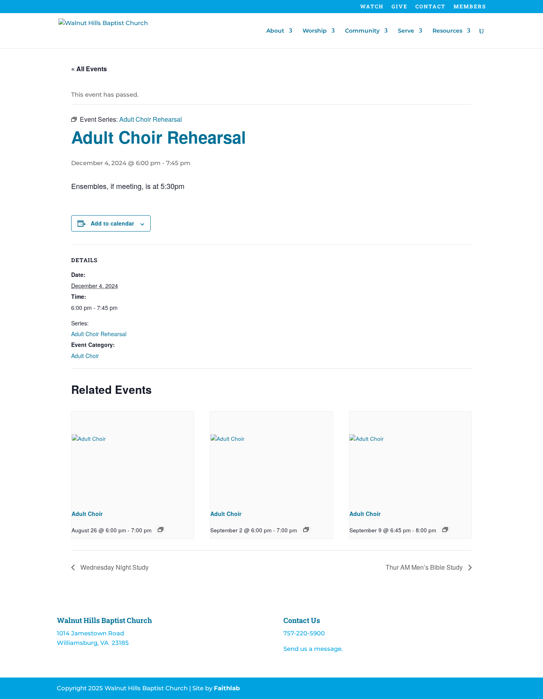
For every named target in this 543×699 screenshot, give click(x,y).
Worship (315, 31)
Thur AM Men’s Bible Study (425, 567)
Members (470, 7)
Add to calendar (112, 223)
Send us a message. (313, 648)
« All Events (89, 68)
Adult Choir (85, 356)
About (275, 31)
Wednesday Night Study (114, 567)
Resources (447, 31)
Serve (406, 31)
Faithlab (227, 688)
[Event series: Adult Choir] (160, 529)
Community (362, 31)
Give (399, 7)
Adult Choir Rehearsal (98, 334)
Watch (372, 7)
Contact (430, 7)
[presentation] (133, 457)
